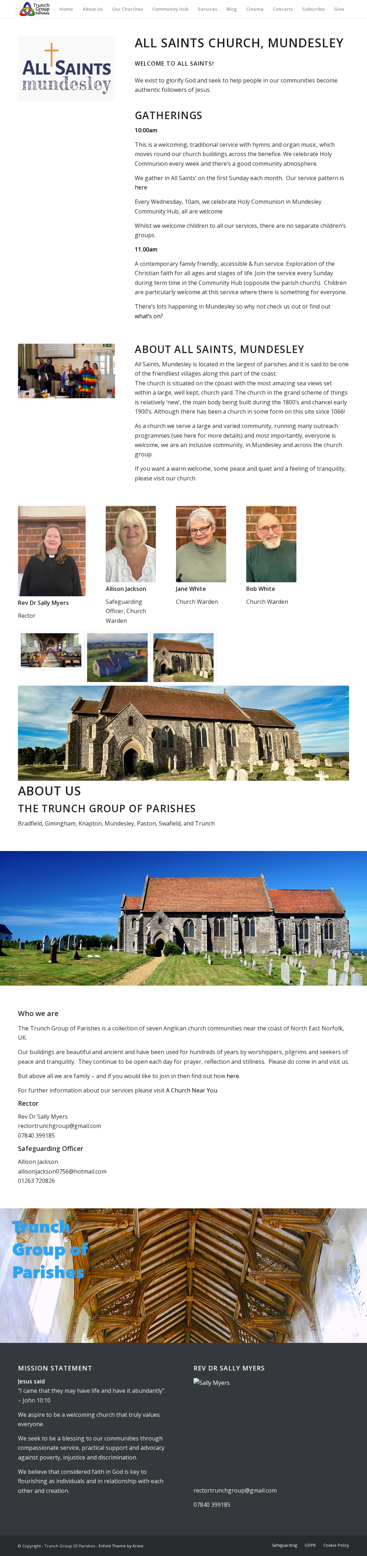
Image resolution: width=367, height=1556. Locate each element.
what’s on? (149, 316)
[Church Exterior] (117, 657)
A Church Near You (191, 1090)
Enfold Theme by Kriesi (121, 1545)
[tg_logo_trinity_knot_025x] (35, 9)
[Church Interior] (51, 657)
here (141, 187)
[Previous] (6, 918)
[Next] (360, 918)
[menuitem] (66, 9)
